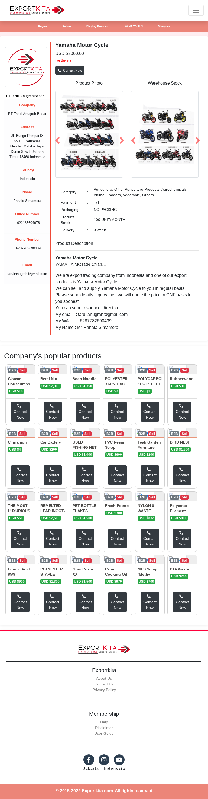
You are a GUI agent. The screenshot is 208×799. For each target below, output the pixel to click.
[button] (57, 134)
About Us (104, 678)
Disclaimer (104, 728)
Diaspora (164, 26)
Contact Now (72, 70)
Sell (22, 370)
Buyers (43, 26)
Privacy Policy (104, 690)
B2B (12, 370)
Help (104, 722)
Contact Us (104, 684)
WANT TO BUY (134, 26)
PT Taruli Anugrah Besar (25, 96)
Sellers (67, 26)
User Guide (104, 733)
